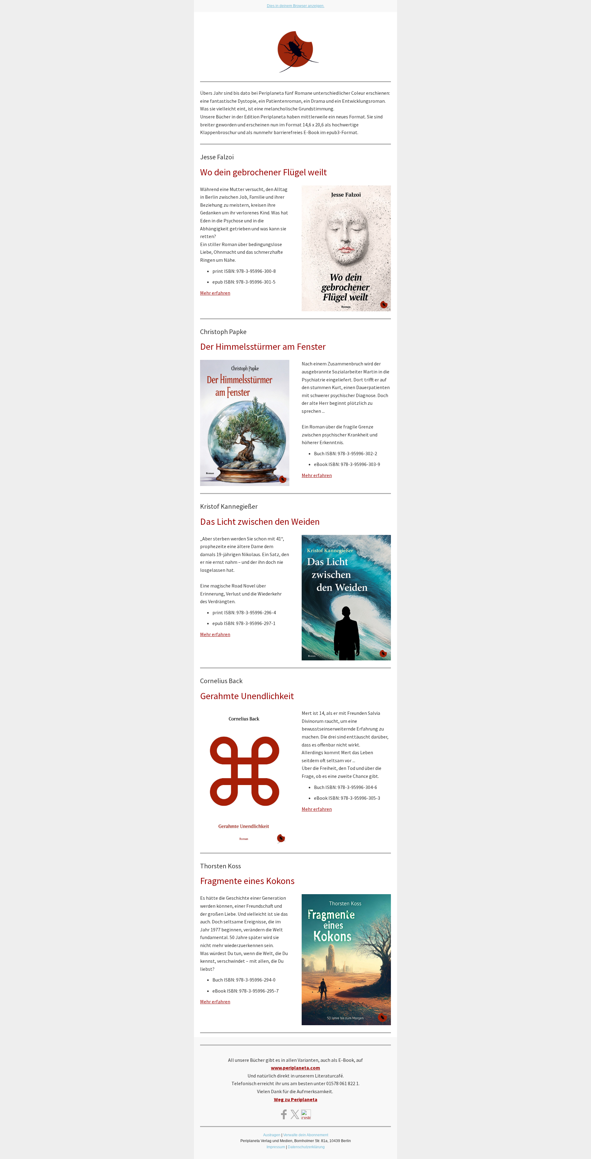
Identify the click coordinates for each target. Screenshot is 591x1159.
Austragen (271, 1135)
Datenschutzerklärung (306, 1147)
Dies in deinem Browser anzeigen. (295, 6)
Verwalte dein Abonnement (305, 1135)
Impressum (276, 1147)
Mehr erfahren (215, 293)
